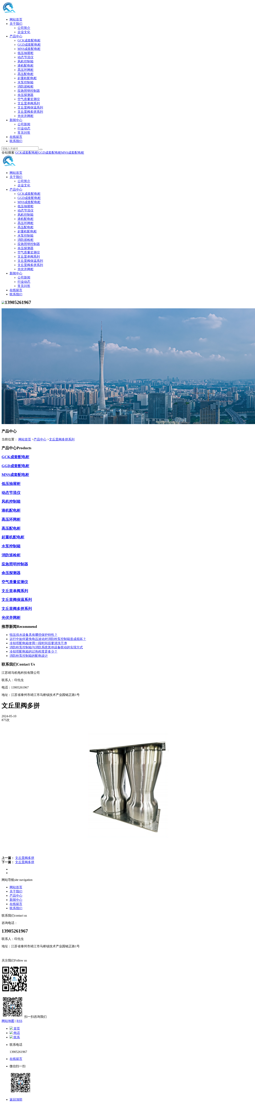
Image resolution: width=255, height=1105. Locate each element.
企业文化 (24, 32)
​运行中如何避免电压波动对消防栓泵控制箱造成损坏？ (48, 639)
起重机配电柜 (27, 78)
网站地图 (8, 1021)
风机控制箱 (25, 61)
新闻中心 (16, 120)
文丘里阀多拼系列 (30, 111)
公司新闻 (24, 124)
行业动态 (24, 128)
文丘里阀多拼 (24, 858)
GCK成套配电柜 (29, 40)
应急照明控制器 (29, 90)
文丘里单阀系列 (29, 103)
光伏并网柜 (25, 116)
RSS (19, 1021)
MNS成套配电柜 (29, 48)
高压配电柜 (25, 74)
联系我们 (16, 141)
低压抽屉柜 (25, 53)
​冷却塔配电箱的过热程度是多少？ (33, 651)
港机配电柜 (25, 65)
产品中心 (16, 36)
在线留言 (16, 136)
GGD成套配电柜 (29, 44)
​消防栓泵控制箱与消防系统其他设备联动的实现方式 (46, 647)
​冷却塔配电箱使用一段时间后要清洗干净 (38, 643)
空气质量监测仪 (29, 99)
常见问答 (24, 132)
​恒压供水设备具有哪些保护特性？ (33, 634)
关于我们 (16, 23)
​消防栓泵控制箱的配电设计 (29, 655)
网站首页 (16, 19)
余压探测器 (25, 95)
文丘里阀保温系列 (30, 107)
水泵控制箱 (25, 82)
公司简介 (24, 28)
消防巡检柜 (25, 86)
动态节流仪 (25, 57)
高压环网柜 (25, 69)
